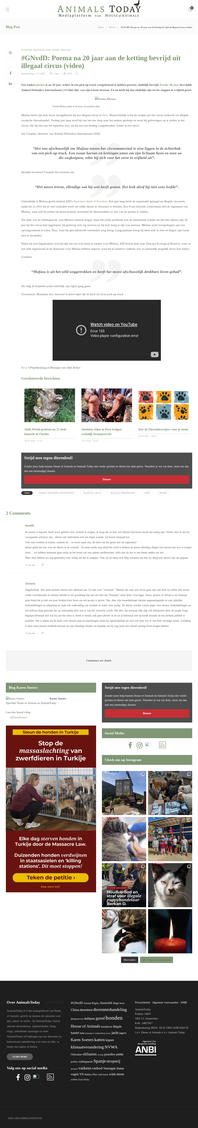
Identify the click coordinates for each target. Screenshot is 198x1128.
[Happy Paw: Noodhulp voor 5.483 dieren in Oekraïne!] (170, 793)
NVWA (111, 1047)
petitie (119, 1054)
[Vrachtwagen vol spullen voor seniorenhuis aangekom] (170, 839)
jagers (122, 1032)
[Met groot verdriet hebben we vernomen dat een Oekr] (170, 931)
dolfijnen (89, 1018)
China (75, 1010)
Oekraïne (76, 1054)
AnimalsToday (27, 73)
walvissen (103, 1074)
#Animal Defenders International (56, 493)
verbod (97, 1068)
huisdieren (106, 1026)
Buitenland (42, 50)
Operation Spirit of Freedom (90, 201)
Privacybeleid (142, 1002)
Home (101, 27)
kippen (110, 1040)
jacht (115, 1033)
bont (122, 1003)
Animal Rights (91, 1003)
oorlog (100, 1054)
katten (99, 1039)
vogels (75, 1074)
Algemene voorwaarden (165, 1002)
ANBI (183, 1002)
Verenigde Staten (113, 1068)
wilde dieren (116, 1074)
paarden (109, 1054)
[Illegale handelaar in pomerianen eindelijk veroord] (124, 885)
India (82, 1033)
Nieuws (112, 27)
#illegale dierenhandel (123, 493)
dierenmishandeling (110, 1009)
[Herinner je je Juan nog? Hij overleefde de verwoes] (124, 839)
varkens (85, 1068)
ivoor (108, 1033)
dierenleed (86, 1010)
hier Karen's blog (21, 712)
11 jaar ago (30, 565)
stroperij (113, 1061)
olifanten (90, 1054)
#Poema (163, 493)
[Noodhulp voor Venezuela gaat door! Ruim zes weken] (170, 885)
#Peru (147, 493)
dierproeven (77, 1018)
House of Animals (27, 703)
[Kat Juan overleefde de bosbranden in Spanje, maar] (124, 931)
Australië (106, 1003)
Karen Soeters (58, 698)
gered (100, 1018)
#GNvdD (26, 50)
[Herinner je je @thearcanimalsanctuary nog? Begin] (124, 793)
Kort (55, 50)
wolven (74, 1079)
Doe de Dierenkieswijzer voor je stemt (163, 429)
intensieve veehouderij (95, 1033)
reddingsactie (86, 1061)
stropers (74, 1069)
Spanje (100, 1060)
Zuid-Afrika (83, 1079)
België (116, 1003)
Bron (24, 367)
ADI (66, 90)
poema (40, 84)
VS (81, 1074)
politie (74, 1061)
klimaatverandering (87, 1047)
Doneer (107, 479)
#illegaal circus (92, 493)
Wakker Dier (90, 1074)
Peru (105, 115)
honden (114, 1018)
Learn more (20, 1057)
